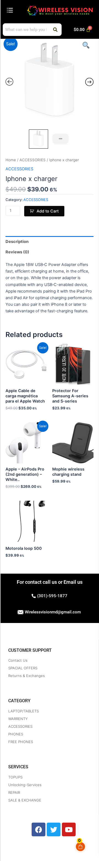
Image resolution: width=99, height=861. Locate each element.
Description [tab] (17, 241)
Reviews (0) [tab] (17, 252)
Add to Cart (48, 211)
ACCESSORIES (33, 160)
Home (11, 160)
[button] (10, 10)
